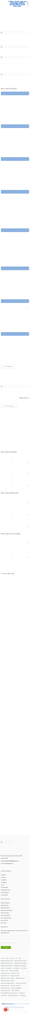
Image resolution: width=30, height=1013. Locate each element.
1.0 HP (6, 958)
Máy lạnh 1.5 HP (5, 975)
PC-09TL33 (22, 993)
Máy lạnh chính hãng (6, 910)
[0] (28, 5)
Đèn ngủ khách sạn (6, 918)
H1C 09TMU (16, 968)
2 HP (16, 958)
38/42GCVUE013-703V (21, 961)
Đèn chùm (4, 923)
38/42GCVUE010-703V (7, 961)
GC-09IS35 (8, 968)
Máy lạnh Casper (20, 978)
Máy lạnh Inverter (15, 985)
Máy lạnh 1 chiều (5, 973)
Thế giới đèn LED (5, 890)
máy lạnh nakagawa (16, 988)
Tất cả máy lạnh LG (9, 406)
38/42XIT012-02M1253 (6, 966)
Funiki (2, 968)
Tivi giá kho (4, 880)
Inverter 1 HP (4, 970)
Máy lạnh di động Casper (7, 983)
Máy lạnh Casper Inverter (7, 980)
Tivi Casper (4, 882)
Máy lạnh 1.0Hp (15, 973)
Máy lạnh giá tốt (5, 908)
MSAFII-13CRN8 (13, 970)
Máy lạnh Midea (5, 988)
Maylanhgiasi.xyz (10, 1004)
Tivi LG (2, 885)
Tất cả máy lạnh (8, 366)
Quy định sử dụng (19, 1007)
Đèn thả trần (4, 920)
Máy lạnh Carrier (15, 975)
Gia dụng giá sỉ (5, 892)
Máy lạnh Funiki (5, 985)
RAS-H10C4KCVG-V (13, 995)
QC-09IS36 (4, 995)
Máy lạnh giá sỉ (5, 905)
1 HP (2, 958)
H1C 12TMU (24, 968)
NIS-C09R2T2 (15, 990)
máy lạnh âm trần (5, 990)
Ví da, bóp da (4, 895)
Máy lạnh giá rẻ (5, 913)
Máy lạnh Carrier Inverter (7, 978)
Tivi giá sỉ (3, 875)
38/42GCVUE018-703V (7, 963)
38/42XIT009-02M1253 (21, 963)
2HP (20, 958)
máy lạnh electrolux (21, 983)
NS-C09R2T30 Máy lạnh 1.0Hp (9, 993)
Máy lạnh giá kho (5, 903)
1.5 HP (11, 958)
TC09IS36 (22, 995)
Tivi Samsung (4, 887)
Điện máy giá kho (5, 915)
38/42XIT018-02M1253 (20, 966)
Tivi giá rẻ (3, 877)
